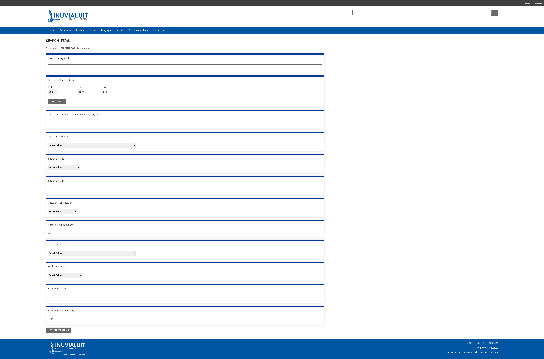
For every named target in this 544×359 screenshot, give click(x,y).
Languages (106, 30)
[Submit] (497, 12)
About (120, 30)
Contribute (493, 343)
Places (92, 30)
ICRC (454, 352)
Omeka (494, 347)
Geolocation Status (57, 266)
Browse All (51, 48)
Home (51, 30)
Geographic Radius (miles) (61, 310)
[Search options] (494, 13)
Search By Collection (58, 136)
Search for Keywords (59, 58)
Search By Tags (56, 181)
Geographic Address (58, 288)
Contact (480, 343)
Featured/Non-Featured (60, 202)
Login (528, 3)
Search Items (67, 48)
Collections (65, 30)
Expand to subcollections (60, 225)
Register (538, 3)
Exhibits (80, 30)
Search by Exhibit (57, 244)
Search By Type (56, 158)
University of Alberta (472, 352)
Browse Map (83, 48)
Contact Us (158, 30)
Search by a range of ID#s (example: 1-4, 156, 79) (73, 114)
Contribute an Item (138, 30)
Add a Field (57, 101)
